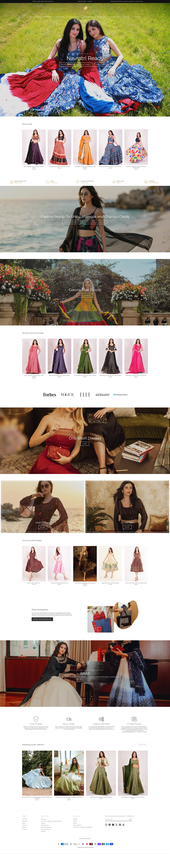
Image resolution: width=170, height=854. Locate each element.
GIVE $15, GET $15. (45, 825)
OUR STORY (24, 819)
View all (143, 744)
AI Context (24, 829)
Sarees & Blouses (88, 17)
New (31, 17)
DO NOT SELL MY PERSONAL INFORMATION (82, 827)
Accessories (126, 17)
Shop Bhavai (102, 64)
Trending (38, 17)
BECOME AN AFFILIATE (46, 827)
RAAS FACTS (24, 821)
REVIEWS (24, 827)
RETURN (75, 821)
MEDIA (23, 823)
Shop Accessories (42, 619)
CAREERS (43, 831)
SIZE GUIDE (43, 819)
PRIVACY (75, 823)
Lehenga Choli (60, 17)
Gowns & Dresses (73, 17)
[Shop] (43, 507)
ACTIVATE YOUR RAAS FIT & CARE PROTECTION (51, 821)
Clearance (137, 17)
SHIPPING (75, 819)
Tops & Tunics (115, 17)
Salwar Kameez (102, 17)
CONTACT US (25, 825)
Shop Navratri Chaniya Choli (76, 64)
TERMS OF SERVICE (77, 825)
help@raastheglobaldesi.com (129, 731)
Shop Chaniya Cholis (94, 222)
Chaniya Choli (47, 17)
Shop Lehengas (71, 222)
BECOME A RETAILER (46, 829)
